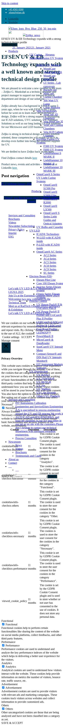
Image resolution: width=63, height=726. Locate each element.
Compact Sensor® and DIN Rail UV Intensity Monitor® (49, 357)
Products (13, 51)
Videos (19, 448)
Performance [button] (8, 642)
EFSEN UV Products (48, 65)
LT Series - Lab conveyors (52, 84)
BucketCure (50, 89)
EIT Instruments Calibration (30, 403)
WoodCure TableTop (49, 77)
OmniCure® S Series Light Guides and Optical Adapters (52, 218)
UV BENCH (43, 382)
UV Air (40, 385)
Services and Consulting (21, 399)
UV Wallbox (43, 389)
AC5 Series (49, 262)
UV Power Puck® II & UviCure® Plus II (49, 306)
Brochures (21, 452)
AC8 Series (49, 265)
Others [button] (5, 705)
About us (13, 459)
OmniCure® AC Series (49, 251)
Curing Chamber (52, 97)
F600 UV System (53, 149)
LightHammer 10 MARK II (52, 161)
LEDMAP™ (43, 332)
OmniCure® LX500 (50, 207)
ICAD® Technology (47, 234)
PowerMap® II (44, 336)
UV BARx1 (43, 375)
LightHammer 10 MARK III (52, 168)
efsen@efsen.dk (16, 12)
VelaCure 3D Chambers (50, 116)
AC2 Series (49, 255)
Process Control (38, 301)
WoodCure (49, 68)
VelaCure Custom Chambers (53, 126)
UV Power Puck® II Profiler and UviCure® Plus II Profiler (49, 315)
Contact (12, 463)
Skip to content (9, 3)
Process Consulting (26, 438)
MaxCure (48, 93)
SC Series (48, 272)
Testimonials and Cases (28, 455)
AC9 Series (49, 269)
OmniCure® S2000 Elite (50, 193)
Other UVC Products (48, 396)
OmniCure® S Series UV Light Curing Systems (48, 177)
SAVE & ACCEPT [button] (12, 723)
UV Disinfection (38, 371)
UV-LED (34, 230)
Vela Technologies (46, 111)
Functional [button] (7, 621)
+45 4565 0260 (15, 9)
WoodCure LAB (52, 72)
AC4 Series (49, 258)
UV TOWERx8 (45, 378)
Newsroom (14, 441)
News (18, 445)
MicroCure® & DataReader (44, 341)
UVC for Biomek (46, 392)
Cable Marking (51, 107)
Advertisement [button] (9, 684)
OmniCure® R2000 (50, 200)
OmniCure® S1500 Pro (50, 186)
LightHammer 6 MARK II (52, 154)
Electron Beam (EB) (40, 276)
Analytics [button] (6, 663)
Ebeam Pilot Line (46, 280)
